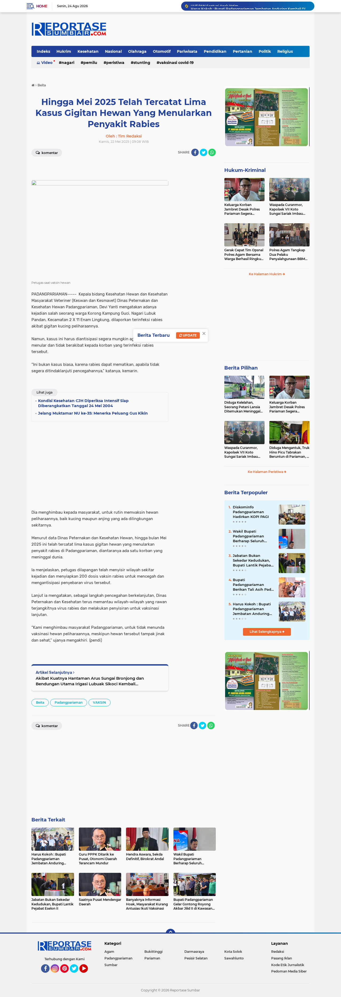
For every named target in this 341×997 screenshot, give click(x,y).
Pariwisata (187, 51)
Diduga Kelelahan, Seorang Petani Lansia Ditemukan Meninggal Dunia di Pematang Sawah (242, 407)
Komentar (49, 153)
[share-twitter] (203, 152)
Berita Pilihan (241, 368)
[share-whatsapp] (212, 152)
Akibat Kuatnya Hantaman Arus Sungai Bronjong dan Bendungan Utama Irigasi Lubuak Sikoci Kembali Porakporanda (90, 681)
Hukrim (63, 51)
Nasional (113, 51)
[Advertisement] (194, 241)
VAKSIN (99, 702)
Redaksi (277, 952)
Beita (40, 702)
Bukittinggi (153, 952)
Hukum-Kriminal (245, 170)
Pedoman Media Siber (289, 971)
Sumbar (110, 965)
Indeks (43, 51)
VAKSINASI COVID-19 (176, 62)
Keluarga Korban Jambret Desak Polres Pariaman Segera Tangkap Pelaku (242, 209)
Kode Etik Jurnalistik (287, 965)
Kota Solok (233, 952)
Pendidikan (215, 51)
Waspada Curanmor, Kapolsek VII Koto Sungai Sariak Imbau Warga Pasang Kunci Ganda (286, 209)
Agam (109, 952)
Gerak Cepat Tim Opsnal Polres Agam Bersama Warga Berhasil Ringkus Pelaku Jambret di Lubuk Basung (243, 254)
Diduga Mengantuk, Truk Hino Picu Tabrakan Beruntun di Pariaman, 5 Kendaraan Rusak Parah (289, 452)
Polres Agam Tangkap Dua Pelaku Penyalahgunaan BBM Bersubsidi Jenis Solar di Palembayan (288, 254)
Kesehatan (88, 51)
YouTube (87, 975)
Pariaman (152, 958)
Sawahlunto (234, 958)
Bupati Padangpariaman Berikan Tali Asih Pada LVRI (253, 585)
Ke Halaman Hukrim (266, 274)
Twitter (76, 975)
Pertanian (242, 51)
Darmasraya (194, 952)
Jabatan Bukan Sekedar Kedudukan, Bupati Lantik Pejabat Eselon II (253, 560)
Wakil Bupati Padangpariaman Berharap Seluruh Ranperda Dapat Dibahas (248, 536)
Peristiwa (115, 62)
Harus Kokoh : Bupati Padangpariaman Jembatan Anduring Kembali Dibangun (250, 6)
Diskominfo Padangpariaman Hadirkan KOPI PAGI (251, 512)
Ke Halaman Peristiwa (266, 472)
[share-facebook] (195, 152)
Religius (285, 51)
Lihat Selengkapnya (266, 632)
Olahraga (137, 51)
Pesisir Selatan (196, 958)
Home (41, 6)
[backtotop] (170, 933)
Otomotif (161, 51)
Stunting (141, 62)
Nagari (68, 62)
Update (189, 335)
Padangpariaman (69, 702)
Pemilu (90, 62)
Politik (265, 51)
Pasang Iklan (281, 958)
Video (46, 62)
